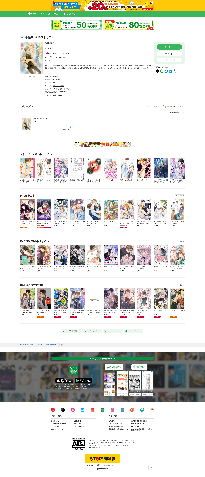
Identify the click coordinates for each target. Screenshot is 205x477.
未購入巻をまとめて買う (174, 106)
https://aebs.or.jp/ (95, 447)
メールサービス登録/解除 (58, 423)
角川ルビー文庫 (58, 86)
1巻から (172, 112)
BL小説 (55, 83)
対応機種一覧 (77, 421)
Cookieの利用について (138, 426)
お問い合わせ (55, 426)
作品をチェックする (170, 60)
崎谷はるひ (49, 43)
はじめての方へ (55, 421)
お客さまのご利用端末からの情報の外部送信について (142, 430)
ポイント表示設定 (79, 426)
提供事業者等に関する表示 (139, 421)
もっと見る (179, 195)
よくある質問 (77, 423)
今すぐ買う (171, 47)
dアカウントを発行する (95, 465)
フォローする (54, 43)
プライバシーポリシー (115, 423)
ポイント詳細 (64, 53)
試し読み (32, 76)
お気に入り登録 (152, 106)
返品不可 (47, 60)
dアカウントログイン (57, 429)
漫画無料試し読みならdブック (27, 344)
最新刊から (180, 112)
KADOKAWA (56, 79)
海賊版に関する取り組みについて (118, 429)
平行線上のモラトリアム (40, 118)
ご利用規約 (112, 421)
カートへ (171, 54)
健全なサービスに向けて (138, 423)
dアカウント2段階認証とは (116, 426)
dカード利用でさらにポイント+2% (55, 57)
